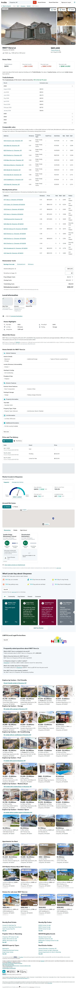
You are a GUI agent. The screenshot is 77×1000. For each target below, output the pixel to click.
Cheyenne (23, 6)
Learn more (59, 567)
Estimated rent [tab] (21, 264)
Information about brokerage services (12, 965)
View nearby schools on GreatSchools (15, 565)
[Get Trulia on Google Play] (22, 971)
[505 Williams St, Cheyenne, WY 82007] (28, 769)
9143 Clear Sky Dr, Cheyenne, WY (13, 174)
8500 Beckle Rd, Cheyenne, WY (12, 170)
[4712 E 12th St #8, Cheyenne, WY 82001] (65, 849)
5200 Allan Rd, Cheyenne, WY (11, 145)
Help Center (32, 987)
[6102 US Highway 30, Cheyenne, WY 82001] (64, 743)
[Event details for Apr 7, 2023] (72, 449)
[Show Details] (72, 86)
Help (58, 977)
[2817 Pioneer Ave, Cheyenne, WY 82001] (28, 821)
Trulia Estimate (9, 80)
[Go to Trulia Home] (4, 2)
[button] (35, 2)
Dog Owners (21, 596)
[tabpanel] (38, 279)
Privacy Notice (63, 977)
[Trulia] (3, 971)
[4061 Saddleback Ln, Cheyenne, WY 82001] (65, 900)
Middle (15, 530)
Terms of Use (45, 977)
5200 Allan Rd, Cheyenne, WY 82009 (13, 224)
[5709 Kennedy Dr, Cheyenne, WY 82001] (47, 875)
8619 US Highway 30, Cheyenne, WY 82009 (15, 229)
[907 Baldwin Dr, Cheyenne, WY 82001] (29, 875)
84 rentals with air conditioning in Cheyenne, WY (17, 735)
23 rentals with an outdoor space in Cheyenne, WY (18, 812)
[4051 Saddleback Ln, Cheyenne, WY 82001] (47, 900)
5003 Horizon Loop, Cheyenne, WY (13, 140)
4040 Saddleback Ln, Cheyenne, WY (13, 179)
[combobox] (22, 2)
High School (23, 530)
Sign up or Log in (66, 2)
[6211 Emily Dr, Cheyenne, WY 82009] (29, 900)
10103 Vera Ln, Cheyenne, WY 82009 (14, 209)
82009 (28, 6)
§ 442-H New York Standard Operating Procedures (12, 963)
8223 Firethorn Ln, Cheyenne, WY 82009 (15, 233)
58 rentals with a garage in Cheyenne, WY (15, 709)
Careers (27, 977)
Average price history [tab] (17, 482)
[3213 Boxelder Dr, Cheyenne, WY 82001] (46, 821)
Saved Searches (53, 2)
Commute (38, 596)
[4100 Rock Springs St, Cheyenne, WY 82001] (46, 717)
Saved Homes (42, 2)
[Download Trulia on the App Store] (11, 971)
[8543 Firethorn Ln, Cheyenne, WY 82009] (65, 875)
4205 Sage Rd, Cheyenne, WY (12, 184)
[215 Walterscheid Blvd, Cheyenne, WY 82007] (64, 691)
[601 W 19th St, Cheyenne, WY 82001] (46, 691)
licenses (42, 960)
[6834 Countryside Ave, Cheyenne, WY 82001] (28, 691)
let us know (50, 983)
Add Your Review (38, 628)
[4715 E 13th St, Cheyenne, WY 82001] (47, 849)
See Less (7, 431)
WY (18, 6)
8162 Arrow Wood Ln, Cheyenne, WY (14, 165)
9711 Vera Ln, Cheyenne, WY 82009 (13, 199)
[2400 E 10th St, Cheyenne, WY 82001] (64, 717)
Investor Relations (38, 977)
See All (6, 589)
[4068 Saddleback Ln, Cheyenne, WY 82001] (11, 900)
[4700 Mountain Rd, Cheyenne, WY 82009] (64, 769)
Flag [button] (16, 621)
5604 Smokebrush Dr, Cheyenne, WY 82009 (15, 248)
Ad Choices (69, 977)
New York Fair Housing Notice (8, 964)
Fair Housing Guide (21, 977)
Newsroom (32, 977)
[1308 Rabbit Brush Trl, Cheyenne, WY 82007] (11, 821)
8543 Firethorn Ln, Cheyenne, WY (13, 155)
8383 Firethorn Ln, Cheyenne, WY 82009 (15, 238)
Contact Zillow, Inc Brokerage (9, 968)
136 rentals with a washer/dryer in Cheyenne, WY (18, 786)
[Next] (73, 694)
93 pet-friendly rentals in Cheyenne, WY (15, 683)
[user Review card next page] (74, 612)
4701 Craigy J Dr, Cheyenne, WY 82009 (14, 204)
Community (11, 596)
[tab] (7, 440)
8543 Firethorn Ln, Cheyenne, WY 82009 (15, 243)
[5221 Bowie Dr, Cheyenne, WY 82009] (11, 875)
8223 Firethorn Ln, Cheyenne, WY (13, 150)
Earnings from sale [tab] (9, 264)
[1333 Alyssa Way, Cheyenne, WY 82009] (64, 821)
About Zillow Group (13, 977)
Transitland (21, 957)
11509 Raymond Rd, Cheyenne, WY (13, 219)
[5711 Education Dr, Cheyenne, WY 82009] (46, 769)
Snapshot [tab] (6, 482)
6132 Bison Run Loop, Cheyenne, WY (14, 160)
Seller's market (17, 497)
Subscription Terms (52, 977)
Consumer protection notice (25, 965)
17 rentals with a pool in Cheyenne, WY (15, 760)
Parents (30, 596)
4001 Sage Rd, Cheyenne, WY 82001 (13, 253)
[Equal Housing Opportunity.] (20, 987)
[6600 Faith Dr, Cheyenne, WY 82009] (11, 691)
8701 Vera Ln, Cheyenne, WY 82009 (13, 214)
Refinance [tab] (30, 264)
